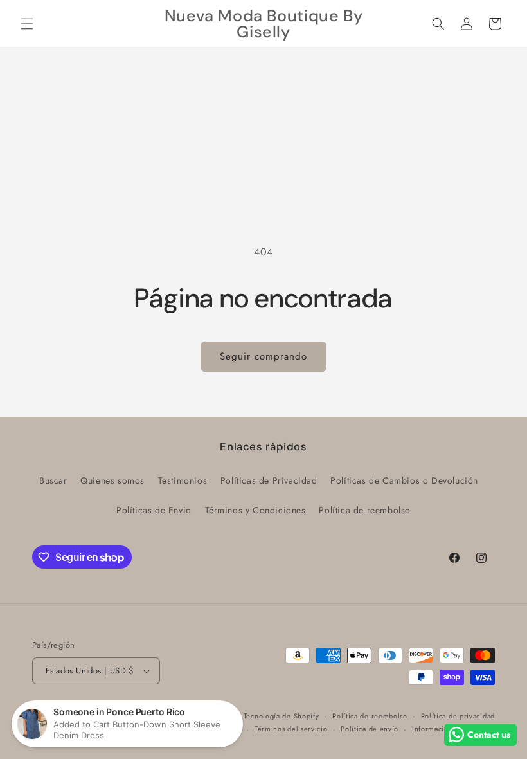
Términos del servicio (291, 729)
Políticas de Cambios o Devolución (404, 480)
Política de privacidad (458, 716)
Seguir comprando (263, 356)
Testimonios (183, 480)
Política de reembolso (365, 510)
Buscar (53, 480)
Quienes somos (112, 480)
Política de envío (369, 729)
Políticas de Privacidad (268, 480)
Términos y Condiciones (255, 510)
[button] (27, 24)
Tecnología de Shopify (281, 716)
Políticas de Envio (154, 510)
